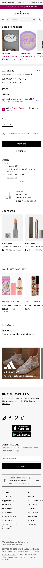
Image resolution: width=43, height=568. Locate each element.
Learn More (10, 111)
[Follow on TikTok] (22, 419)
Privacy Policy (7, 512)
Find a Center (33, 516)
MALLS (21, 2)
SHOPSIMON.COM (7, 2)
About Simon (33, 512)
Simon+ (31, 496)
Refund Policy (7, 508)
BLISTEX (7, 71)
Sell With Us (32, 524)
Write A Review (8, 325)
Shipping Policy (8, 500)
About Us (31, 492)
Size (4, 119)
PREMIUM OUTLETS (35, 2)
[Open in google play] (21, 436)
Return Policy (7, 504)
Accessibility (7, 520)
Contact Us (6, 496)
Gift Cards (32, 520)
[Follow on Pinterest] (16, 419)
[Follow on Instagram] (4, 419)
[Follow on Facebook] (10, 419)
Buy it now (21, 151)
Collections (32, 508)
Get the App (33, 504)
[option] (12, 293)
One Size (7, 124)
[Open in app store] (21, 430)
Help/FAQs (6, 492)
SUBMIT (21, 466)
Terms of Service (9, 516)
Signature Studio (23, 74)
